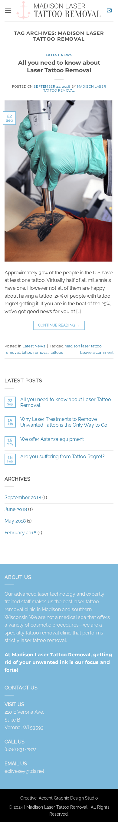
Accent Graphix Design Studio (68, 797)
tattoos (57, 352)
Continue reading (59, 325)
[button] (8, 10)
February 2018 (20, 533)
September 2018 (23, 497)
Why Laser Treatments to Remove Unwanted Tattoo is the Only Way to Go (63, 422)
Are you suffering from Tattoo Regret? (62, 456)
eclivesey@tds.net (24, 771)
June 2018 (16, 509)
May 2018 (15, 521)
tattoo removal (35, 352)
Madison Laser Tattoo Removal (74, 88)
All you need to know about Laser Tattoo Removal (59, 66)
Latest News (59, 55)
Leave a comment (96, 352)
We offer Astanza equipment (52, 439)
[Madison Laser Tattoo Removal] (58, 10)
